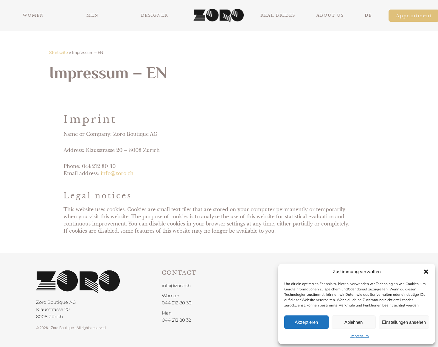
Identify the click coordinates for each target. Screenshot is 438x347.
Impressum (359, 336)
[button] (426, 272)
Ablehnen (353, 322)
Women (33, 15)
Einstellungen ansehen (404, 322)
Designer (154, 15)
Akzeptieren (306, 322)
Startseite (58, 52)
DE (368, 15)
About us (330, 15)
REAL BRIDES (277, 15)
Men (92, 15)
